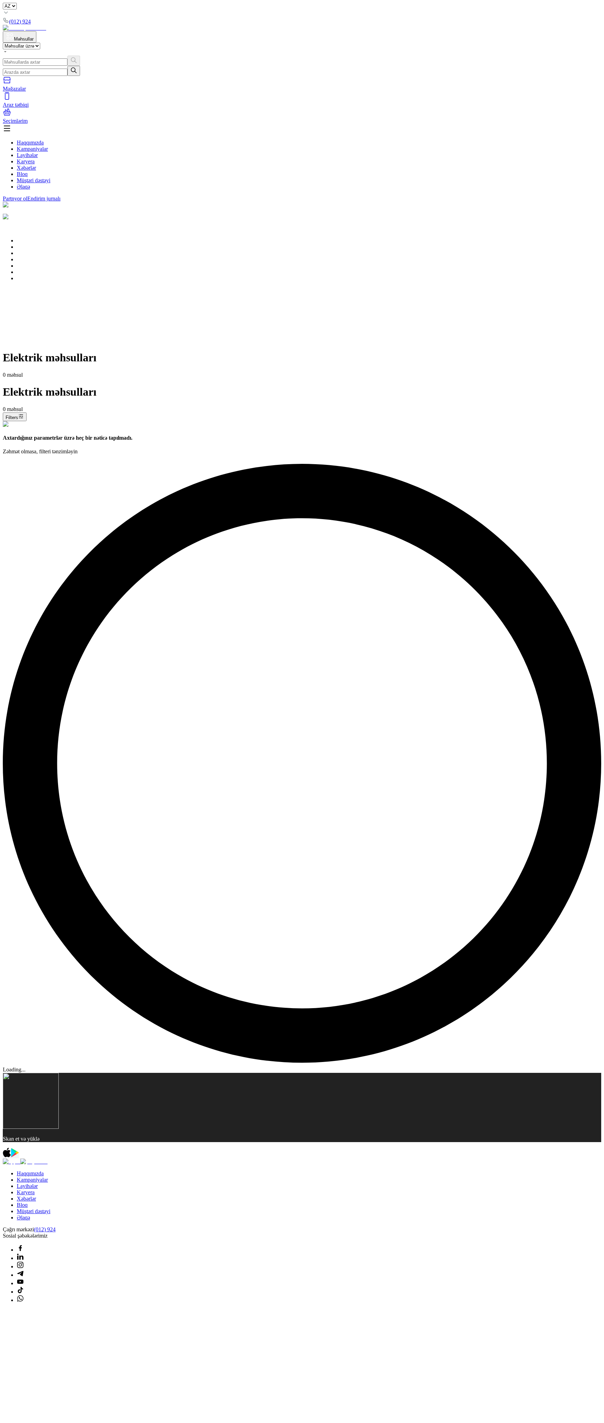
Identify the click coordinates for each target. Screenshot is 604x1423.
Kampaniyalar (32, 149)
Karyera (26, 161)
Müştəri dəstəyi (33, 180)
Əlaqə (23, 187)
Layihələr (27, 155)
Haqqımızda (30, 143)
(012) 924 (45, 1229)
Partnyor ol (15, 198)
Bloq (22, 174)
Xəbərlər (26, 168)
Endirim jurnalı (43, 198)
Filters (12, 417)
